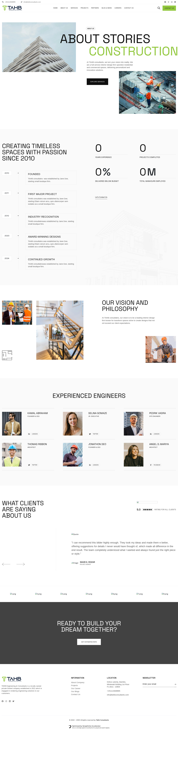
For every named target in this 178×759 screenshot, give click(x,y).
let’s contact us (101, 197)
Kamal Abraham (38, 413)
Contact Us (169, 8)
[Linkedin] (175, 2)
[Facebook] (165, 2)
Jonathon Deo (97, 444)
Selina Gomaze (97, 413)
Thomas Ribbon (37, 444)
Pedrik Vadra (157, 413)
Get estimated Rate (89, 642)
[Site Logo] (14, 8)
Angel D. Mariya (159, 444)
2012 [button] (7, 216)
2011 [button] (7, 193)
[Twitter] (13, 701)
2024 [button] (7, 258)
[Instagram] (172, 2)
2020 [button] (7, 235)
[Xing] (168, 2)
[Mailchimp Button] (175, 684)
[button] (158, 8)
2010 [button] (7, 173)
